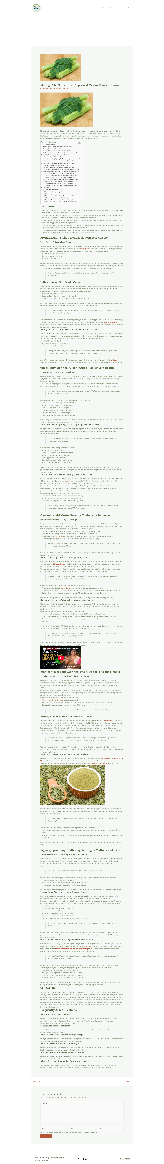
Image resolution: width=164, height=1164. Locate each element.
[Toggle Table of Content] (78, 142)
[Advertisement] (82, 28)
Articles (111, 8)
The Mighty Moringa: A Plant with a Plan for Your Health (59, 155)
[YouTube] (86, 1159)
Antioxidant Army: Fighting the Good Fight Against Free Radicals (63, 159)
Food (56, 88)
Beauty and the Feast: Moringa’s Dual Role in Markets (60, 177)
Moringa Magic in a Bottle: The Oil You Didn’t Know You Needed (62, 152)
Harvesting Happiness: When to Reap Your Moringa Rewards (62, 169)
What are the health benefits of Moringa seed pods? (59, 196)
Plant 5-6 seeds (57, 536)
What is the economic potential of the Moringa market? (60, 201)
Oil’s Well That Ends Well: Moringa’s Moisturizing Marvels (61, 185)
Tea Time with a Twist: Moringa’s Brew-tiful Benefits (59, 181)
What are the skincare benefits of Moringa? (57, 198)
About (120, 8)
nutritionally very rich (111, 322)
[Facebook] (83, 1159)
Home (104, 8)
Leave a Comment (46, 88)
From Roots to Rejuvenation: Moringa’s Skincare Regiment (61, 161)
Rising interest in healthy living (52, 700)
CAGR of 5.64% (108, 720)
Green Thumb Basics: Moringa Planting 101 (56, 165)
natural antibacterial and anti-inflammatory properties (73, 949)
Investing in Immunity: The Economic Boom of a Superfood (62, 175)
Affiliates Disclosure (41, 1160)
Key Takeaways (50, 144)
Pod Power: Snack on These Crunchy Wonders (58, 150)
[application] (115, 8)
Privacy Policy (44, 1158)
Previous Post (36, 1081)
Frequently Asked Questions (51, 190)
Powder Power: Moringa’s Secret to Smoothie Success (61, 183)
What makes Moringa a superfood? (54, 192)
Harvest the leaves (72, 619)
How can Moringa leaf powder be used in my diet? (59, 199)
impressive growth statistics (99, 763)
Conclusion (46, 187)
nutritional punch (84, 249)
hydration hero (68, 481)
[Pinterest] (78, 1159)
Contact (128, 8)
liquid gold (113, 360)
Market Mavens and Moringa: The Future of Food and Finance (61, 171)
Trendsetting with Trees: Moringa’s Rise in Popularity (59, 173)
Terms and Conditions (57, 1158)
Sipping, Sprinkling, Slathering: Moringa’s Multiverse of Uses (60, 179)
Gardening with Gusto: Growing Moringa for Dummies (58, 163)
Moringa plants (58, 564)
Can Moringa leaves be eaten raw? (54, 193)
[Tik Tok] (80, 1159)
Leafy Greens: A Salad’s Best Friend (54, 148)
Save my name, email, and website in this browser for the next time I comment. (70, 1133)
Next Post (129, 1081)
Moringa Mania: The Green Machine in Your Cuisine (57, 147)
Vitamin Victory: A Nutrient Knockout (55, 157)
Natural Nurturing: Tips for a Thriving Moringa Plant (60, 167)
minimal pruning (66, 588)
